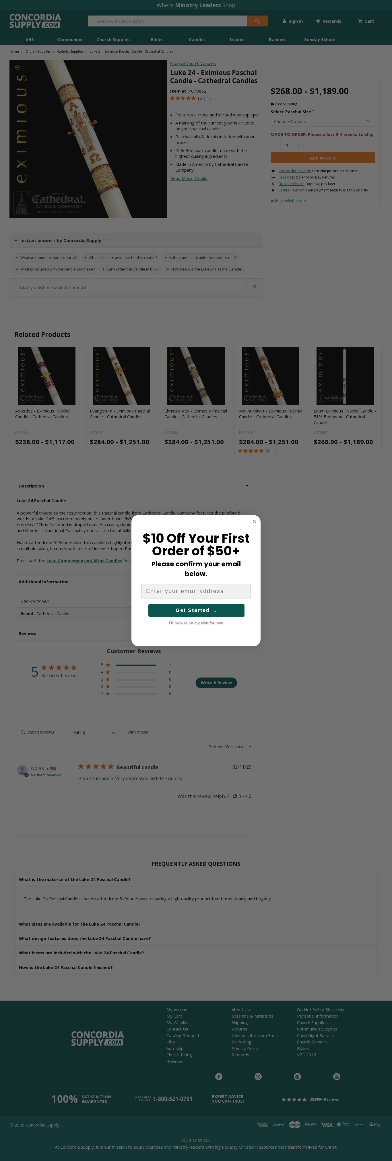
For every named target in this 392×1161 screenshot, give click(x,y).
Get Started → (197, 610)
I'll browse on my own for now (196, 623)
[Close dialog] (254, 521)
